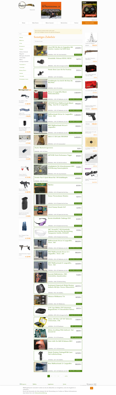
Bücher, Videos (22, 70)
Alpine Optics (78, 77)
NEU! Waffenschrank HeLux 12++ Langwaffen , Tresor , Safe (59, 252)
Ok (91, 388)
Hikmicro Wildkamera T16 (56, 296)
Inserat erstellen (89, 23)
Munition (21, 40)
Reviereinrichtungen (23, 79)
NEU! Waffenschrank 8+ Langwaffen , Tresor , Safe (60, 264)
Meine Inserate (50, 23)
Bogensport (22, 46)
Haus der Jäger (78, 192)
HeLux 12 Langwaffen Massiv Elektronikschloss (57, 93)
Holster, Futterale (23, 52)
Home (23, 23)
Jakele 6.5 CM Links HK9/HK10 (58, 136)
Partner (76, 23)
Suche (64, 384)
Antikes (21, 73)
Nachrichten (64, 23)
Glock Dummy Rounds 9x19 (57, 207)
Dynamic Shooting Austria (75, 65)
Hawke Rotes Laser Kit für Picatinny (59, 69)
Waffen (21, 37)
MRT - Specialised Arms (76, 326)
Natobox (50, 185)
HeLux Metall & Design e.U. (76, 99)
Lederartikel (22, 57)
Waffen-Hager (78, 54)
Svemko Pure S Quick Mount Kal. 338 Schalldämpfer (51, 177)
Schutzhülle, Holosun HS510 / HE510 (59, 58)
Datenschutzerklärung (41, 393)
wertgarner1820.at (77, 151)
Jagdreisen (51, 384)
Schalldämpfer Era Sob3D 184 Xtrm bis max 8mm (60, 81)
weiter (66, 376)
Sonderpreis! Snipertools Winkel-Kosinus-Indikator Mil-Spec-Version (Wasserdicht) (61, 286)
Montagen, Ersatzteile (24, 55)
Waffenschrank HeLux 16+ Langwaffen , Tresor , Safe (60, 115)
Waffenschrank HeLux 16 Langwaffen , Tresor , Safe (60, 241)
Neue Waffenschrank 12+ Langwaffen (60, 363)
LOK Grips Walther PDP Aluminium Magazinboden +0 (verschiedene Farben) (61, 308)
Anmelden (94, 20)
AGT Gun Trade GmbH (76, 162)
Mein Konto (35, 23)
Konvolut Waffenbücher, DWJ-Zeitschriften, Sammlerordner (57, 275)
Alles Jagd (79, 303)
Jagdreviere (21, 67)
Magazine (21, 53)
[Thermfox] (89, 9)
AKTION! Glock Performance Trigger (60, 155)
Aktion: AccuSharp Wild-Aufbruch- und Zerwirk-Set (60, 331)
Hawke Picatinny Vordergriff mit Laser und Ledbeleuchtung (60, 353)
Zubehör (21, 49)
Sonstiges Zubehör (23, 61)
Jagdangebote (22, 64)
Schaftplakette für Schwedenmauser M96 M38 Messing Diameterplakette (61, 167)
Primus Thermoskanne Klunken (58, 196)
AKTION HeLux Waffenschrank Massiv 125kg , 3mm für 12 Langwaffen (60, 104)
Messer (21, 59)
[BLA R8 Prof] (51, 10)
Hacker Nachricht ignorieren (44, 148)
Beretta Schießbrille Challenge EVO (59, 218)
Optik (20, 43)
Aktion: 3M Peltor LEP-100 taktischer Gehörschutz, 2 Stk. (60, 319)
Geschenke (21, 76)
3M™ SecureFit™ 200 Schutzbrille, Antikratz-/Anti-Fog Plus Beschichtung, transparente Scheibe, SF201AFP (60, 231)
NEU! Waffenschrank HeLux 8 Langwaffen (57, 126)
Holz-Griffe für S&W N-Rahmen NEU (60, 341)
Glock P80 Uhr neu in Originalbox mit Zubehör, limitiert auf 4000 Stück (60, 48)
